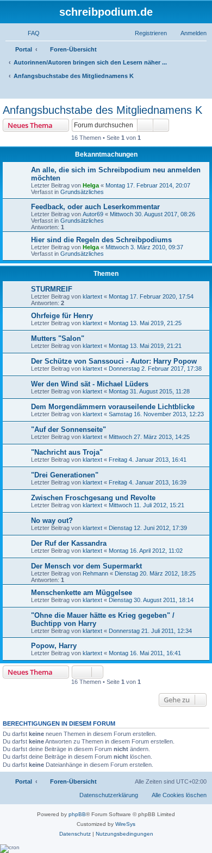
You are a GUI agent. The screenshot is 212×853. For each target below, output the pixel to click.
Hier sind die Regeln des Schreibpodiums (101, 240)
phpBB (77, 814)
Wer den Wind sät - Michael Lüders (89, 384)
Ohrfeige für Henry (62, 316)
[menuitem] (29, 33)
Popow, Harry (54, 646)
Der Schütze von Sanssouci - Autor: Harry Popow (114, 361)
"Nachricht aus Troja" (67, 452)
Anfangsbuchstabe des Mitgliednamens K (102, 110)
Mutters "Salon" (57, 338)
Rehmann (95, 573)
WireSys (125, 824)
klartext (92, 296)
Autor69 (93, 214)
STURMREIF (51, 289)
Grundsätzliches (82, 192)
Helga (91, 185)
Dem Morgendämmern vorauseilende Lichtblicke (113, 407)
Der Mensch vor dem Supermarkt (86, 566)
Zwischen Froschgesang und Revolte (93, 498)
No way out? (52, 520)
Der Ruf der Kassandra (69, 543)
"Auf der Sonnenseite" (68, 429)
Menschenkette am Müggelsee (81, 593)
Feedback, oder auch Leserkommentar (95, 207)
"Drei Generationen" (64, 475)
